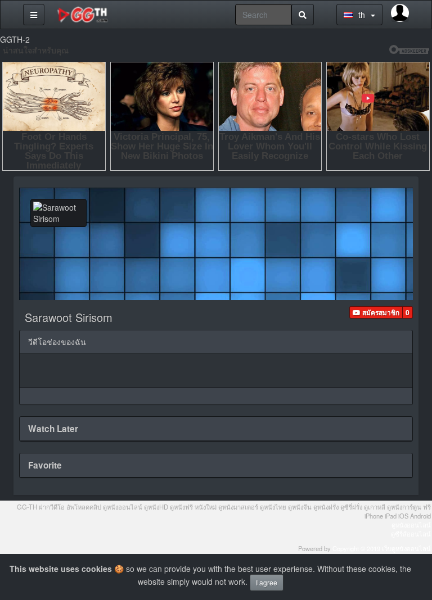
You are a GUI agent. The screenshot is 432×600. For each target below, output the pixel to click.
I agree (266, 582)
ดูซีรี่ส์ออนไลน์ (411, 533)
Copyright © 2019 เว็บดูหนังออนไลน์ (381, 548)
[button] (376, 312)
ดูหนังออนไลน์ (411, 524)
